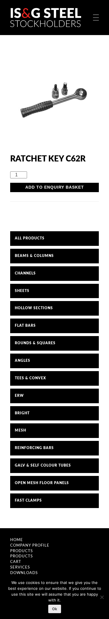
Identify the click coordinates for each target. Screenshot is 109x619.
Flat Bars (25, 325)
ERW (19, 395)
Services (20, 567)
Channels (25, 273)
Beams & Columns (34, 256)
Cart (15, 562)
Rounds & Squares (35, 343)
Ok (54, 608)
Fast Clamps (28, 500)
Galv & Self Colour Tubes (43, 465)
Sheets (22, 291)
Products (21, 551)
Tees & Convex (30, 378)
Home (16, 540)
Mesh (20, 430)
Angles (22, 360)
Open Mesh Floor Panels (42, 483)
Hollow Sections (34, 308)
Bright (22, 413)
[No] (102, 597)
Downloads (24, 573)
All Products (29, 238)
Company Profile (29, 545)
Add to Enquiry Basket (54, 187)
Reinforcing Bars (34, 448)
